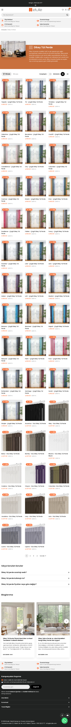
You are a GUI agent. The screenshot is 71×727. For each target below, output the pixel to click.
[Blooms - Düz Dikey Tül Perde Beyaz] (59, 440)
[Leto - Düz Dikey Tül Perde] (59, 503)
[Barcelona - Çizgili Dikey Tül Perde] (35, 121)
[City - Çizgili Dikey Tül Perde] (35, 153)
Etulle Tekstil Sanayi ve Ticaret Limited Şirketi (20, 721)
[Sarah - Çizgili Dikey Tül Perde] (59, 377)
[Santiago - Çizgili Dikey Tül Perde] (35, 377)
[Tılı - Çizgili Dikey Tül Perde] (35, 88)
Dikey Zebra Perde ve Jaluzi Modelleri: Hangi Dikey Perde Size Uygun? (51, 639)
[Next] (66, 621)
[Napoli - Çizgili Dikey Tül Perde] (59, 313)
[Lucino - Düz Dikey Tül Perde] (11, 533)
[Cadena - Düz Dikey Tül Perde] (11, 472)
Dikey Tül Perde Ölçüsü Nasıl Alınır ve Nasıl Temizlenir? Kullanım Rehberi (17, 639)
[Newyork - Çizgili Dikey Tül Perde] (11, 345)
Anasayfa (4, 29)
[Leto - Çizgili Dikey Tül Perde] (59, 250)
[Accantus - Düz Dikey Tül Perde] (35, 410)
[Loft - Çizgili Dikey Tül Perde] (35, 282)
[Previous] (4, 621)
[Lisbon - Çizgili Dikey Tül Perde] (11, 282)
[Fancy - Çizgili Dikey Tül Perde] (59, 218)
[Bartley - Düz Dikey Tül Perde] (35, 440)
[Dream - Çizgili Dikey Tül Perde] (35, 185)
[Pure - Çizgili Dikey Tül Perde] (59, 345)
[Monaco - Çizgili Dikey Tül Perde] (11, 313)
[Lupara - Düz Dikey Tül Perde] (35, 533)
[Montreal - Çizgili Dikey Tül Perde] (35, 313)
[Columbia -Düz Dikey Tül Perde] (59, 472)
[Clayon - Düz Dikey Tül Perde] (35, 472)
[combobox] (35, 15)
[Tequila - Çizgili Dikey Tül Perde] (11, 88)
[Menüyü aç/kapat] (2, 10)
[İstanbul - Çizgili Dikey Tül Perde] (11, 250)
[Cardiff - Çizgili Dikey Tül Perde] (59, 121)
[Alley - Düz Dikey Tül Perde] (59, 410)
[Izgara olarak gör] (63, 74)
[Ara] (67, 15)
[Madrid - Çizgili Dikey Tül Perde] (59, 282)
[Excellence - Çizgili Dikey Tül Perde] (11, 218)
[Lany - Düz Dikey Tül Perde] (35, 503)
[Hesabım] (66, 10)
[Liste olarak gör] (67, 74)
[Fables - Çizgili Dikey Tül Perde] (35, 218)
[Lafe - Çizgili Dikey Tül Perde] (35, 250)
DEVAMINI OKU (8, 654)
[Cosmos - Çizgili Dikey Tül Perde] (11, 185)
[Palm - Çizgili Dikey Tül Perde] (35, 345)
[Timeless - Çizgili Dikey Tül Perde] (59, 88)
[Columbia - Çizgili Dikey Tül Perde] (59, 153)
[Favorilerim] (63, 10)
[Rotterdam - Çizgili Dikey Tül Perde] (11, 377)
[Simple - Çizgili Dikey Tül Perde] (11, 410)
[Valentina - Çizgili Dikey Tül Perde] (11, 121)
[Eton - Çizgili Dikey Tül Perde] (59, 185)
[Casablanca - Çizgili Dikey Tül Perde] (11, 153)
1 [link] (26, 556)
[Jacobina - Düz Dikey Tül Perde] (11, 503)
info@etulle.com (51, 723)
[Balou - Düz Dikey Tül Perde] (11, 440)
